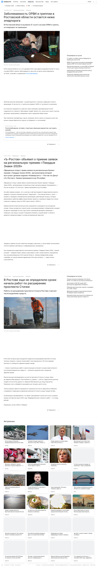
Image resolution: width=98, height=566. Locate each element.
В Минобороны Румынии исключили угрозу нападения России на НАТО (79, 71)
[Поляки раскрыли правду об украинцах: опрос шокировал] (83, 459)
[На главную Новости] (7, 1)
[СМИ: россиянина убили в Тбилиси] (14, 482)
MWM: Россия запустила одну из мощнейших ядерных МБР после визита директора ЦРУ (80, 63)
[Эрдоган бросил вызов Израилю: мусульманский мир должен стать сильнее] (60, 551)
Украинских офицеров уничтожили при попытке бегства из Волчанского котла (78, 75)
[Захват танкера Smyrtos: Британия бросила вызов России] (14, 505)
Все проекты (18, 564)
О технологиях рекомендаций (48, 564)
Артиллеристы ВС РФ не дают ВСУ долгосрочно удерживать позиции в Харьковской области (77, 283)
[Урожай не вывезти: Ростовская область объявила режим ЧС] (14, 528)
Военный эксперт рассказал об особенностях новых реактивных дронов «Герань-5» (80, 296)
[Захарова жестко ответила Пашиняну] (60, 459)
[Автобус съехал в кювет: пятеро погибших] (83, 528)
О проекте (38, 564)
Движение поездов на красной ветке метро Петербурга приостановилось (79, 291)
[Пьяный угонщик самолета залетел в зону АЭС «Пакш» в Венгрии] (37, 436)
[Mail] (2, 1)
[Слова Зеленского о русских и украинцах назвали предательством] (37, 482)
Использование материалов (75, 564)
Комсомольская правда (18, 10)
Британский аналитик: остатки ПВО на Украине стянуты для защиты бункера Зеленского (80, 67)
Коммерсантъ (15, 155)
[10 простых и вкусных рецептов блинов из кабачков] (37, 505)
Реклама (12, 564)
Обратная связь (86, 564)
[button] (32, 47)
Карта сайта (92, 564)
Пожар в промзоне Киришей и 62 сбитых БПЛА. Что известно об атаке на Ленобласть (80, 279)
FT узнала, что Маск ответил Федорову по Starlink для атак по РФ (79, 59)
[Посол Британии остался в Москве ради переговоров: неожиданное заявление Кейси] (83, 505)
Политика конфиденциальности (61, 564)
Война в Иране (21, 5)
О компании (6, 564)
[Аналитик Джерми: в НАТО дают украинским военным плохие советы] (60, 505)
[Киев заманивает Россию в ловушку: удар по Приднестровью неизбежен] (60, 482)
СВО (29, 5)
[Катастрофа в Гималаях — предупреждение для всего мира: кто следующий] (14, 436)
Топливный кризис (38, 5)
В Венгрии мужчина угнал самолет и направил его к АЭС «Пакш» (80, 287)
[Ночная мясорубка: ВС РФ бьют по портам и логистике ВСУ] (14, 551)
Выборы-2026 (10, 5)
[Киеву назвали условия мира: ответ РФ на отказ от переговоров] (60, 436)
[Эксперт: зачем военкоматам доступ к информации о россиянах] (37, 551)
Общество (28, 10)
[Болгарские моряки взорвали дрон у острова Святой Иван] (37, 528)
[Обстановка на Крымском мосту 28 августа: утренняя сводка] (83, 482)
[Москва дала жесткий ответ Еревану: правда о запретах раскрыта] (83, 436)
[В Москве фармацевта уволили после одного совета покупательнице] (37, 459)
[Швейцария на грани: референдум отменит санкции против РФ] (60, 528)
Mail (2, 564)
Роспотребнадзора (32, 73)
